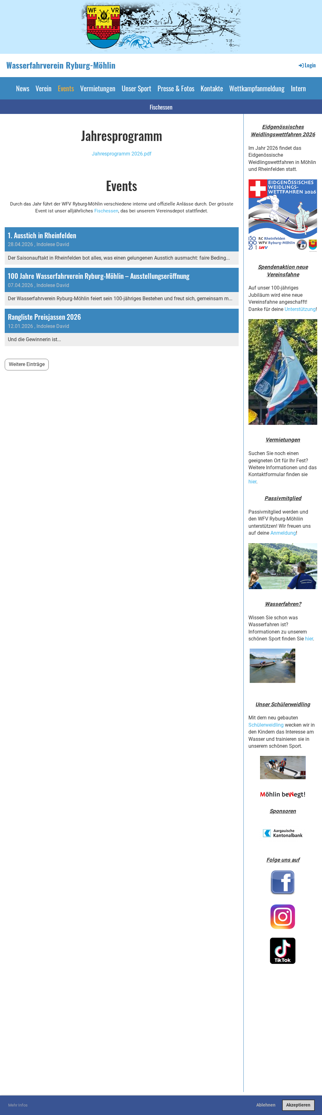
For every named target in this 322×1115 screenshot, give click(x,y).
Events (66, 88)
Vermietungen (97, 88)
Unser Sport (136, 88)
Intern (298, 88)
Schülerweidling (266, 725)
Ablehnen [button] (265, 1105)
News (22, 88)
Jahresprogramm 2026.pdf (122, 154)
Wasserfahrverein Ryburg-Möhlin (60, 65)
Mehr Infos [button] (18, 1105)
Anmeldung (283, 533)
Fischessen (161, 106)
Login (310, 65)
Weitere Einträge (27, 364)
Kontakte (212, 88)
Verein (44, 88)
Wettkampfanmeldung (257, 88)
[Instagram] (282, 916)
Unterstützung (300, 309)
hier (252, 482)
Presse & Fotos (176, 88)
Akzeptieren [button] (298, 1105)
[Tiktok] (282, 951)
